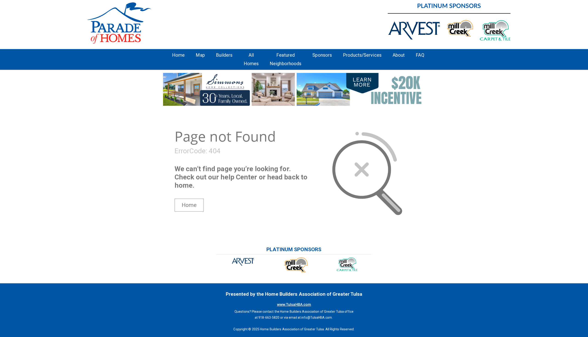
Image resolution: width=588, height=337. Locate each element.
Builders (224, 55)
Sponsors (322, 55)
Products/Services (362, 55)
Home (178, 55)
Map (200, 55)
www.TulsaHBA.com (294, 304)
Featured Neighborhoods (285, 59)
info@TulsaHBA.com (316, 317)
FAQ (420, 55)
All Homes (251, 59)
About (399, 55)
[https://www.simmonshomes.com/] (294, 89)
